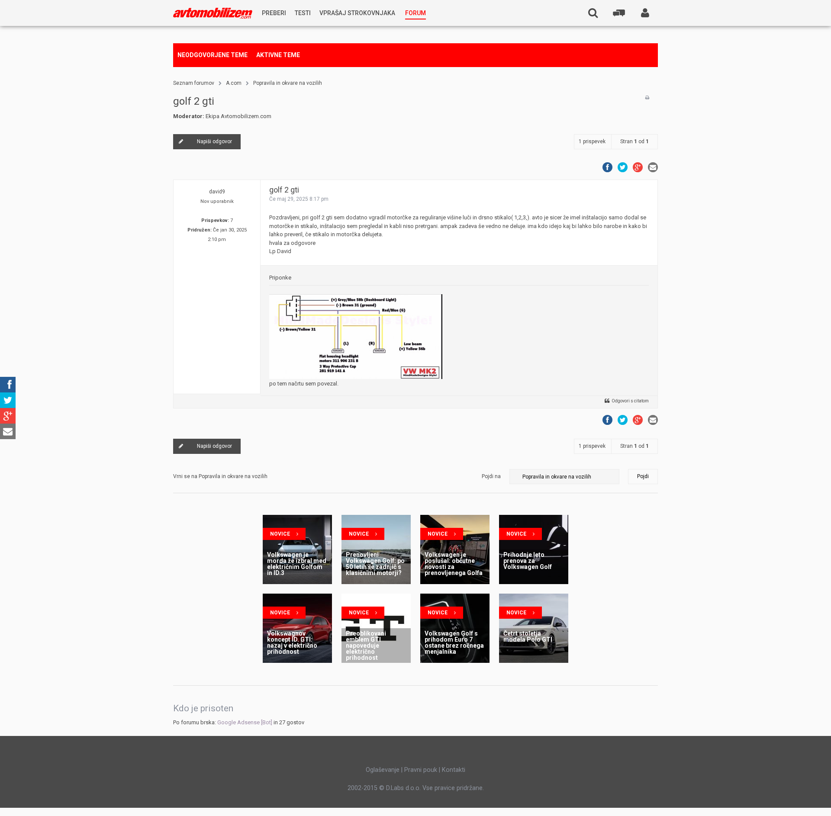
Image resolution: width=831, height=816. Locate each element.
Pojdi (643, 476)
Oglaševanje (382, 769)
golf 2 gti (193, 101)
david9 (217, 192)
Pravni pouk (420, 769)
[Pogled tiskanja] (647, 98)
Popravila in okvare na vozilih (287, 83)
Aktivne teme (278, 54)
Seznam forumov (193, 83)
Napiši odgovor (214, 141)
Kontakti (453, 769)
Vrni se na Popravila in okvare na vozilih (220, 476)
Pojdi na (491, 476)
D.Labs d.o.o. (403, 787)
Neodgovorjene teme (212, 54)
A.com (234, 83)
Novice (280, 534)
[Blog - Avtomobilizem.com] (212, 13)
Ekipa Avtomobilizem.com (238, 116)
